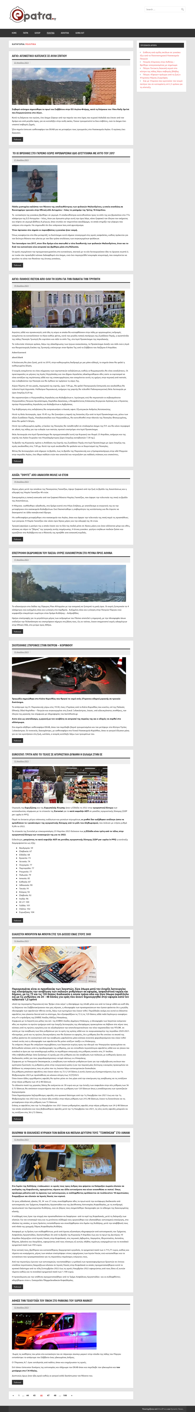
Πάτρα (25, 33)
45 (34, 1395)
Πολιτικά (50, 33)
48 (55, 1395)
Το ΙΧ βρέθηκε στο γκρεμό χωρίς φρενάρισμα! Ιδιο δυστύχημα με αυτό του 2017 (63, 153)
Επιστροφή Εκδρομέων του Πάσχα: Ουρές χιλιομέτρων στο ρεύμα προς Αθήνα (62, 553)
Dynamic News (176, 1409)
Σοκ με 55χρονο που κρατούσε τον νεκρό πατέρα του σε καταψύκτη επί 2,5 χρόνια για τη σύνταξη (161, 83)
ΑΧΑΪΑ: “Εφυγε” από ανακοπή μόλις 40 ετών (40, 475)
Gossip (37, 33)
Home (14, 33)
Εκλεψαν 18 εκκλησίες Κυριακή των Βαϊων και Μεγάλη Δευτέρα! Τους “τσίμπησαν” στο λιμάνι (71, 1133)
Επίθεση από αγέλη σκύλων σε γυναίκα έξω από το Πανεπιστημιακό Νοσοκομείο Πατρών (160, 55)
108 (65, 1395)
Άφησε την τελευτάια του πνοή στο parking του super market (52, 1300)
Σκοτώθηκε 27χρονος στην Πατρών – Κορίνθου (42, 645)
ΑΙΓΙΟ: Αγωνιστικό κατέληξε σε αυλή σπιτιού (39, 56)
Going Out (79, 33)
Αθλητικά (65, 33)
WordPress (162, 1409)
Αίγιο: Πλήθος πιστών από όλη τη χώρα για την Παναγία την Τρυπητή (56, 279)
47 (48, 1395)
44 (27, 1395)
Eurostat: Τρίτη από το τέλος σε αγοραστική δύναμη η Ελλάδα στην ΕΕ (57, 754)
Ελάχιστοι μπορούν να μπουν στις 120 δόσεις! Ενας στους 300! (51, 934)
